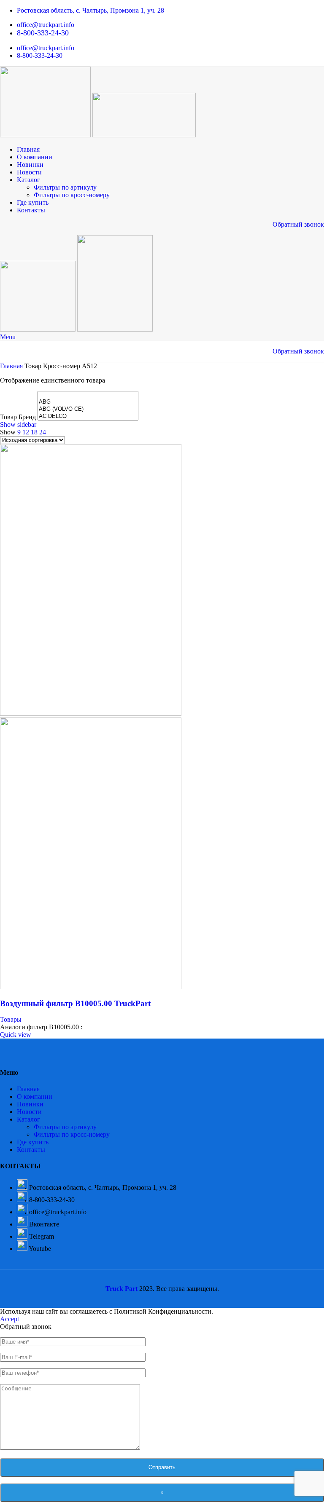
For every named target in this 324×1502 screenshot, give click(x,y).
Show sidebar (18, 424)
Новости (29, 1111)
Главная (12, 365)
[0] (88, 395)
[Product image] (90, 987)
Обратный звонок (298, 224)
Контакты (31, 1149)
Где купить (33, 1142)
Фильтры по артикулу (65, 187)
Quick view (15, 1034)
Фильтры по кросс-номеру (72, 194)
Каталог (28, 1119)
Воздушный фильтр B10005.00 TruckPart (75, 1003)
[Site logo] (46, 135)
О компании (34, 1096)
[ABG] (88, 402)
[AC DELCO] (88, 416)
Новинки (30, 1104)
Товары (11, 1019)
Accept (9, 1319)
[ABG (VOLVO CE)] (88, 409)
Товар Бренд (18, 416)
